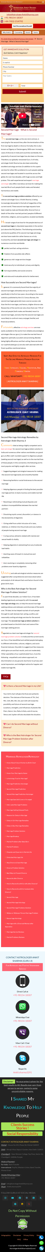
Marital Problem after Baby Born (18, 842)
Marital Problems (13, 847)
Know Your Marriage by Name (17, 773)
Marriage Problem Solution (16, 831)
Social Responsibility (22, 1134)
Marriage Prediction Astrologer (17, 784)
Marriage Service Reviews (15, 932)
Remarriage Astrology (14, 918)
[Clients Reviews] (41, 1248)
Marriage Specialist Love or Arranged (19, 799)
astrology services (27, 327)
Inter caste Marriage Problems (17, 805)
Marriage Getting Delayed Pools (17, 810)
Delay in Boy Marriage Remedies (18, 826)
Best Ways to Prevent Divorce (17, 873)
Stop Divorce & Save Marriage (17, 863)
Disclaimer (17, 1235)
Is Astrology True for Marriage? (17, 778)
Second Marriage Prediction (16, 789)
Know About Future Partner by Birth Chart (21, 763)
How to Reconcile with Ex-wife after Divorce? (22, 884)
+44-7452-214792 (13, 21)
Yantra (35, 32)
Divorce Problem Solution (15, 868)
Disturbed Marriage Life (15, 857)
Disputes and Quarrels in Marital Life (19, 852)
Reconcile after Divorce (15, 878)
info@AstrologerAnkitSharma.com (22, 14)
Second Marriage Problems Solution (19, 908)
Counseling (18, 32)
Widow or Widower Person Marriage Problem (22, 913)
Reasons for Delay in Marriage (17, 815)
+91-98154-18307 (13, 17)
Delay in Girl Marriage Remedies (18, 820)
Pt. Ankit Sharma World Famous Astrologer (17, 39)
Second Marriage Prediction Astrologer (20, 794)
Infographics (6, 1235)
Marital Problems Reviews (15, 937)
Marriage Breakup (13, 836)
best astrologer (6, 449)
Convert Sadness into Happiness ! (21, 2)
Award (28, 32)
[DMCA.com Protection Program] (22, 1229)
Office (25, 1239)
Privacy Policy (29, 1235)
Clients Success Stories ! (22, 1126)
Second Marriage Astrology (16, 902)
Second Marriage (12, 897)
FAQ (19, 1239)
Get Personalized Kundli (22, 26)
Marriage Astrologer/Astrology (22, 756)
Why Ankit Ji (7, 32)
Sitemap (40, 1235)
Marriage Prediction (13, 768)
